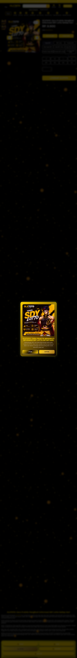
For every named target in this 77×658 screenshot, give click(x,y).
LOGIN (30, 351)
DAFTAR (47, 351)
